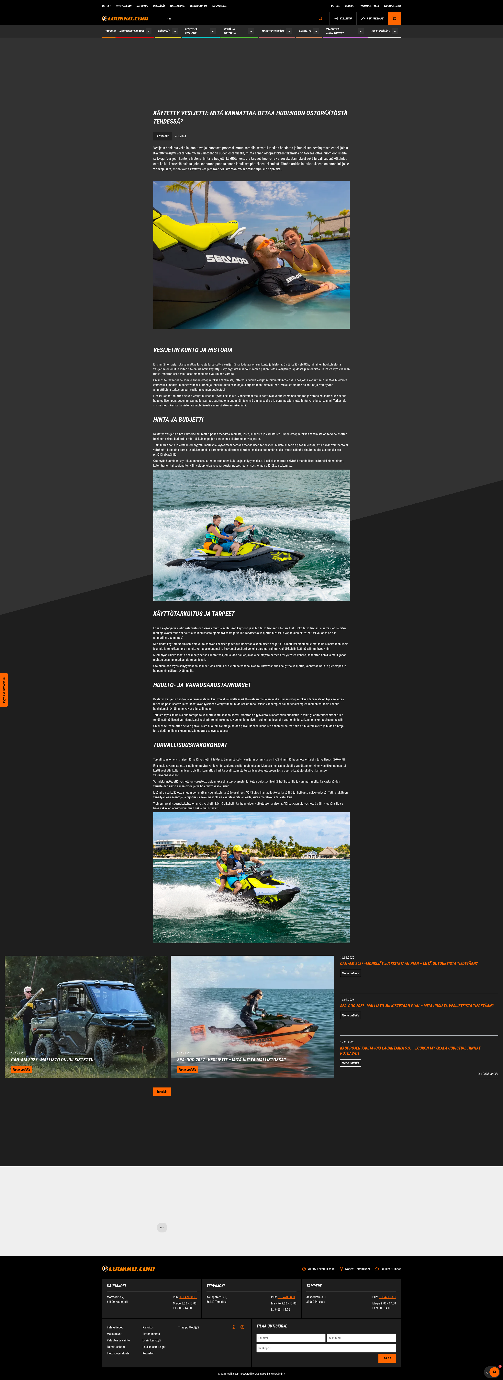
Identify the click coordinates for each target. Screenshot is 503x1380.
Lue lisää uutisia (488, 1039)
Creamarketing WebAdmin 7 (269, 1373)
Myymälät (159, 5)
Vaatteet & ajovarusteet (335, 31)
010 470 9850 (286, 1297)
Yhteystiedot (124, 5)
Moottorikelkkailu (131, 31)
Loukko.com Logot (154, 1347)
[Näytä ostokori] (394, 18)
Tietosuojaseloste (118, 1353)
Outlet (106, 5)
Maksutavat (114, 1334)
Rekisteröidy (375, 18)
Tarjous (110, 31)
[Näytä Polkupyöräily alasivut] (395, 31)
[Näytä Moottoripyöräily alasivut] (289, 31)
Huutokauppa (198, 5)
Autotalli (305, 31)
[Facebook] (233, 1327)
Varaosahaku (392, 5)
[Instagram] (242, 1327)
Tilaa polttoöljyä (188, 1327)
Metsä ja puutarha (230, 31)
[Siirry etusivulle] (125, 18)
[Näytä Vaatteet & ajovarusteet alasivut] (361, 31)
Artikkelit (163, 101)
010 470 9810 (387, 1297)
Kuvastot (148, 1353)
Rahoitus (142, 5)
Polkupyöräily (381, 31)
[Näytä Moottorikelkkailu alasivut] (148, 31)
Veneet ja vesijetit (191, 31)
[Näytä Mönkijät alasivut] (175, 31)
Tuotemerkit (177, 5)
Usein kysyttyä (151, 1340)
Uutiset (336, 5)
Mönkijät (164, 31)
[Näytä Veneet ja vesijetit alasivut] (213, 31)
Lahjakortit (220, 5)
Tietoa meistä (151, 1334)
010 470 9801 (188, 1297)
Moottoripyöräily (273, 31)
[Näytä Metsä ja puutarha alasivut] (251, 31)
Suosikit (350, 5)
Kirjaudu (346, 18)
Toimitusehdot (116, 1347)
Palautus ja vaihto (118, 1340)
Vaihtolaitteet (369, 5)
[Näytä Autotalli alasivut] (316, 31)
